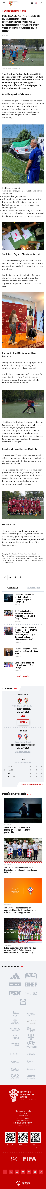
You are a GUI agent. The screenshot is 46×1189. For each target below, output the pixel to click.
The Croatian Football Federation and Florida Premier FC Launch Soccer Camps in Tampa (20, 870)
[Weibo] (29, 1172)
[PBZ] (31, 993)
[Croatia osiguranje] (15, 1021)
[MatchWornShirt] (31, 1077)
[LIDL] (23, 1001)
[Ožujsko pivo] (31, 975)
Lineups (22, 722)
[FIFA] (29, 1158)
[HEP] (31, 984)
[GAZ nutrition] (15, 1077)
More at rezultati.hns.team (31, 785)
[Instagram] (17, 1172)
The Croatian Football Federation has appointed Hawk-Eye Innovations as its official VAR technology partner (20, 910)
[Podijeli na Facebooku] (4, 577)
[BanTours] (15, 1069)
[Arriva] (31, 1061)
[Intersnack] (31, 1029)
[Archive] (41, 3)
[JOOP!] (15, 1054)
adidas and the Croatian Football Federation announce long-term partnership (17, 830)
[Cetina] (15, 1037)
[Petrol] (15, 984)
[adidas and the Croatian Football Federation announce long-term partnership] (23, 810)
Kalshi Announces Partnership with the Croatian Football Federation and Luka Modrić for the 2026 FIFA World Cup (20, 950)
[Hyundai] (31, 1044)
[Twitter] (11, 1172)
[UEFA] (14, 1158)
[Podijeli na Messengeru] (20, 577)
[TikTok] (41, 1172)
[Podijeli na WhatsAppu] (15, 577)
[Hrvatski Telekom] (31, 1037)
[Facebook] (5, 1172)
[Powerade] (15, 1044)
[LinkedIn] (35, 1172)
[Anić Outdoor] (15, 1061)
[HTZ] (15, 1014)
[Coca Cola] (15, 1029)
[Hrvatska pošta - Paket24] (31, 1014)
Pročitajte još (22, 677)
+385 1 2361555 (24, 1118)
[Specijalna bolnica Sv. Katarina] (31, 1069)
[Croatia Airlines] (31, 1021)
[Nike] (15, 975)
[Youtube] (23, 1172)
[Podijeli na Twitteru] (10, 577)
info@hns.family (25, 1121)
